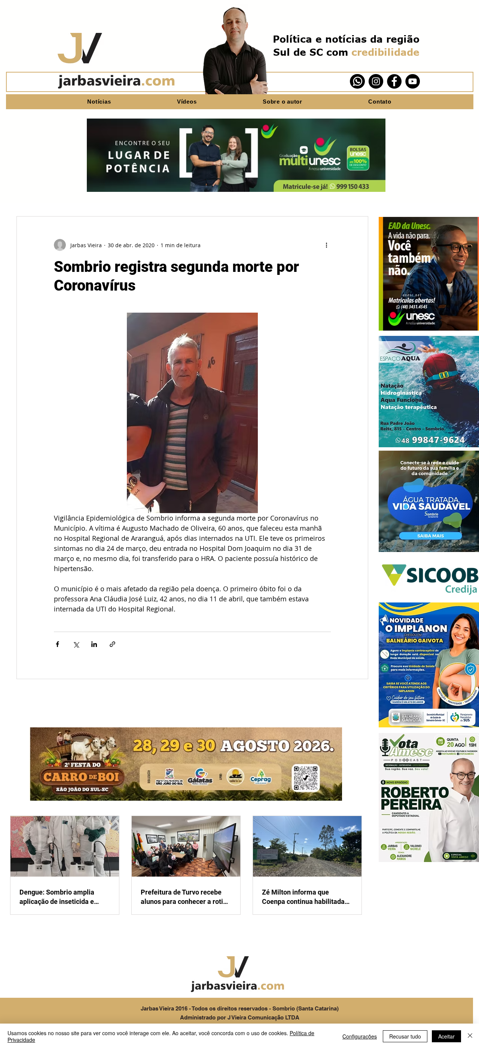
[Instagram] (376, 81)
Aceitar (446, 1036)
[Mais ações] (326, 244)
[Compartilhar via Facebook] (57, 644)
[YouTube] (412, 81)
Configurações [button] (359, 1036)
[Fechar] (470, 1036)
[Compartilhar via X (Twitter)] (75, 644)
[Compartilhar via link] (112, 644)
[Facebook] (394, 81)
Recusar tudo (405, 1036)
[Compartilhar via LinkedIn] (94, 644)
